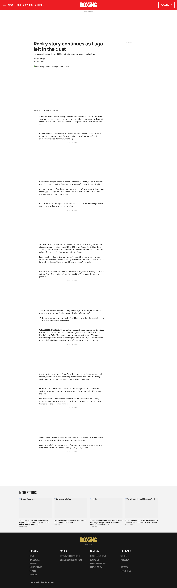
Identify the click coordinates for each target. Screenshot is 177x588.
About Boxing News (98, 556)
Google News (125, 571)
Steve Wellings (39, 59)
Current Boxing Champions (71, 560)
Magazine (165, 5)
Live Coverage (35, 560)
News (10, 4)
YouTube (123, 556)
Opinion (29, 4)
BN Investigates (36, 567)
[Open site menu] (4, 5)
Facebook (124, 567)
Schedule (39, 4)
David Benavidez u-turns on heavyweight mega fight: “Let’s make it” (70, 521)
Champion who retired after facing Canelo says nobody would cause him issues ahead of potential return (106, 522)
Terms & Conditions (98, 563)
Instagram (124, 560)
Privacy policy (96, 567)
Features (19, 4)
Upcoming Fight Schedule (70, 556)
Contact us (94, 560)
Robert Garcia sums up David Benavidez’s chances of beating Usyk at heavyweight (141, 521)
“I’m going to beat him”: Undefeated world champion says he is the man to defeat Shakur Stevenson (34, 522)
